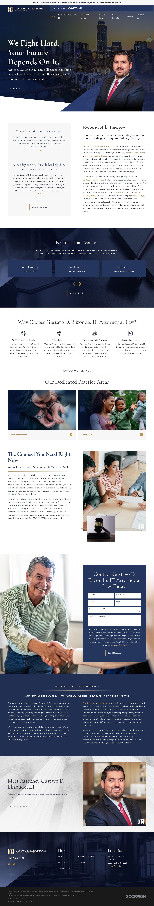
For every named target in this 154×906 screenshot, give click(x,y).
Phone (91, 602)
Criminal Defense (86, 857)
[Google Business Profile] (9, 864)
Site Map (82, 862)
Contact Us (15, 89)
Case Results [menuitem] (115, 16)
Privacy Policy (64, 868)
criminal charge (137, 196)
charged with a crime (135, 153)
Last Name (120, 594)
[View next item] (80, 284)
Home (60, 857)
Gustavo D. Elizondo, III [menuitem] (67, 16)
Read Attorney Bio (18, 807)
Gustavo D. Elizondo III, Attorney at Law (100, 146)
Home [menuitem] (52, 16)
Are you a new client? (97, 609)
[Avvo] (14, 864)
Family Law (63, 862)
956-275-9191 (75, 8)
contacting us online (92, 180)
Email (118, 602)
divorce (118, 192)
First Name (93, 594)
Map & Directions (115, 866)
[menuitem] (11, 901)
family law (103, 703)
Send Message (114, 653)
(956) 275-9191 (128, 177)
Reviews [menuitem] (130, 16)
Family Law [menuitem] (102, 16)
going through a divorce (96, 156)
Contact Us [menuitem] (140, 16)
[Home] (25, 9)
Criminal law (88, 703)
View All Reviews (39, 207)
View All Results (77, 293)
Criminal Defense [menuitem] (85, 16)
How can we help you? (97, 616)
